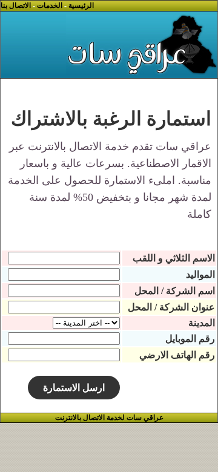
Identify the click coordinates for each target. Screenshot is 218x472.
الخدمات (49, 5)
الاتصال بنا (16, 5)
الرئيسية (81, 5)
